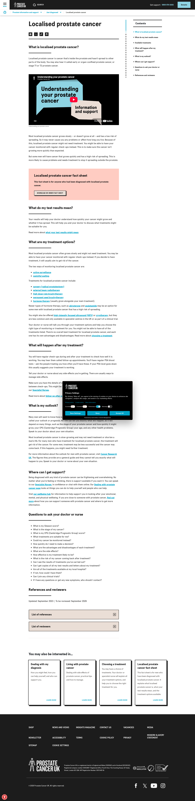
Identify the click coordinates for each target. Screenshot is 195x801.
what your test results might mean (62, 232)
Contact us (105, 727)
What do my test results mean (146, 37)
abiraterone (74, 305)
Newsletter (35, 737)
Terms (79, 737)
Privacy (127, 737)
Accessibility (59, 737)
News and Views (60, 727)
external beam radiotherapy (46, 290)
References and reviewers (145, 75)
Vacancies (128, 727)
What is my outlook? (143, 56)
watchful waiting (41, 275)
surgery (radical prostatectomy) (48, 286)
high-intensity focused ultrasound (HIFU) (73, 315)
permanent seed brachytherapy (48, 297)
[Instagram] (163, 785)
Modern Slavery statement (155, 736)
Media (150, 727)
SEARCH (40, 4)
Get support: (155, 5)
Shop (31, 727)
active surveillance (42, 272)
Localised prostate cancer (76, 12)
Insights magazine (85, 727)
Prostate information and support (26, 12)
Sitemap (33, 745)
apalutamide (91, 305)
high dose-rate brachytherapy (48, 293)
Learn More (51, 700)
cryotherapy (102, 315)
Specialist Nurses (40, 390)
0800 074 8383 (168, 5)
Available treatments (143, 43)
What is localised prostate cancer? (148, 32)
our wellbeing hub (42, 494)
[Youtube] (154, 785)
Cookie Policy (107, 737)
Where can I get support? (145, 62)
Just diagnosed (52, 12)
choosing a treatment (102, 335)
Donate (184, 5)
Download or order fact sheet (50, 193)
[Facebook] (135, 785)
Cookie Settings (60, 745)
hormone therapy (41, 301)
